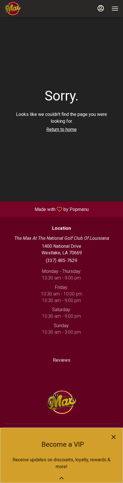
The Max (61, 402)
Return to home (61, 129)
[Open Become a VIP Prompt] (61, 478)
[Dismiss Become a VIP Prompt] (113, 437)
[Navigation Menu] (115, 8)
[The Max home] (30, 8)
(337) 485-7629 (61, 260)
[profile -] (100, 8)
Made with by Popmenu (46, 209)
